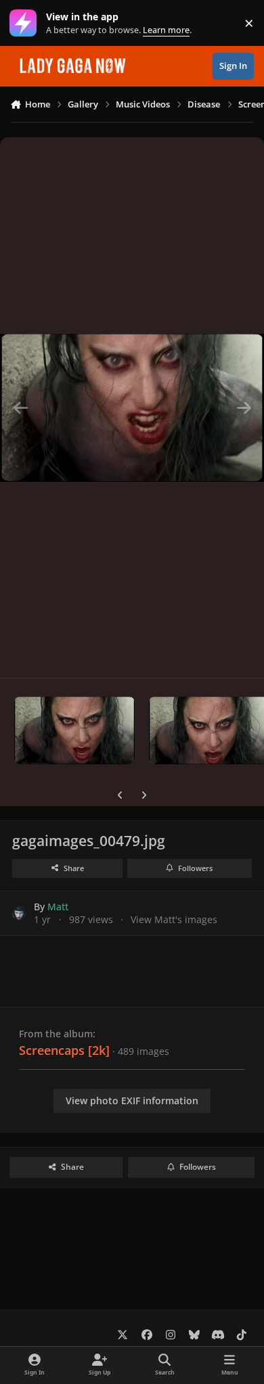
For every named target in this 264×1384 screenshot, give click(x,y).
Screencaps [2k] (64, 1050)
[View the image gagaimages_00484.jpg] (74, 730)
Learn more (26, 23)
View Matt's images (174, 919)
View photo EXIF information (132, 1100)
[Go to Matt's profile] (19, 913)
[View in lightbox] (132, 407)
